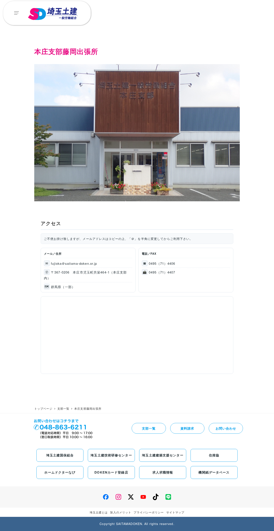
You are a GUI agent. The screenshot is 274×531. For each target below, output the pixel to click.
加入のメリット (120, 512)
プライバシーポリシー (149, 512)
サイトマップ (175, 512)
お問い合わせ (226, 428)
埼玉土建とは (99, 512)
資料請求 (187, 428)
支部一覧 (149, 428)
